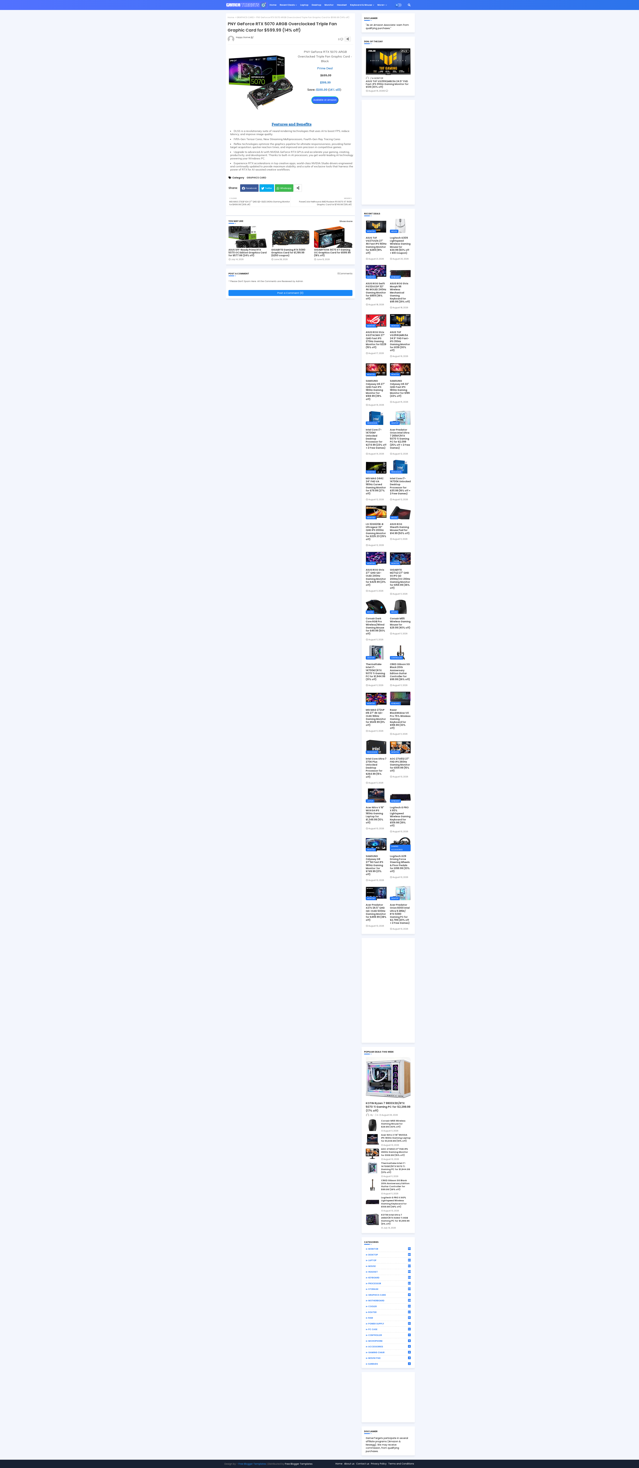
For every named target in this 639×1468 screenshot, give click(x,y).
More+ (381, 4)
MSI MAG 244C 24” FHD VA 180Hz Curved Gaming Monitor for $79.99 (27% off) (376, 486)
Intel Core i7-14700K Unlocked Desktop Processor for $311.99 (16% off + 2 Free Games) (400, 486)
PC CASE (389, 1329)
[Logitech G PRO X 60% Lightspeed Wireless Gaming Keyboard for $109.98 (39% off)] (372, 1202)
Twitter (268, 188)
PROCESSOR (389, 1283)
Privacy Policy (379, 1463)
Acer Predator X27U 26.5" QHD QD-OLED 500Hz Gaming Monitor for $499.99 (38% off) (376, 912)
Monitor (329, 4)
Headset (342, 4)
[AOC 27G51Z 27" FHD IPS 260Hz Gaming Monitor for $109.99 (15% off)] (372, 1153)
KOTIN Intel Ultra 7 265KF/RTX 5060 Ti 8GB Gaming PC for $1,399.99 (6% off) (395, 1219)
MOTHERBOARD (389, 1300)
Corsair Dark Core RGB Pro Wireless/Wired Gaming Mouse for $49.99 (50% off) (375, 626)
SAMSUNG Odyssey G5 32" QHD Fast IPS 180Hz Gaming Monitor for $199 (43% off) (400, 388)
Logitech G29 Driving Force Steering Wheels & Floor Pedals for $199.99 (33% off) (400, 864)
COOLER (389, 1306)
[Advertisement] (388, 152)
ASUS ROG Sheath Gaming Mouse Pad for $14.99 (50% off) (400, 529)
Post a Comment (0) (290, 293)
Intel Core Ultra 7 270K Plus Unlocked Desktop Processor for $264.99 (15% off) (376, 767)
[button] (409, 5)
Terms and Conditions (401, 1463)
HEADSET (389, 1271)
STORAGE (389, 1289)
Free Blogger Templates (252, 1464)
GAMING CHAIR (389, 1352)
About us (349, 1463)
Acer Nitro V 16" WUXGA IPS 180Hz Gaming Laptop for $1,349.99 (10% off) (375, 815)
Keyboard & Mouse (361, 4)
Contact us (362, 1463)
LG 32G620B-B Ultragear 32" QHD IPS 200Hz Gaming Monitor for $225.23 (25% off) (376, 532)
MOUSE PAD (389, 1357)
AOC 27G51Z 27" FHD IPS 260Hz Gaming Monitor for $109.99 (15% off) (400, 764)
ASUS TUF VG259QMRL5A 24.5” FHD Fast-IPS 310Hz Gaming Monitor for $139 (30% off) (387, 84)
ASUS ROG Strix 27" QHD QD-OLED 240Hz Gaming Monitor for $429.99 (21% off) (376, 577)
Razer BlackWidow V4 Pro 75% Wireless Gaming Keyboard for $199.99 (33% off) (400, 719)
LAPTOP (389, 1260)
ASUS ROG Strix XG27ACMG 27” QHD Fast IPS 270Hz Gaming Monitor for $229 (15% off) (376, 340)
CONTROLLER (389, 1335)
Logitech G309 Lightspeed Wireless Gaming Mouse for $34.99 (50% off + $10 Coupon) (400, 245)
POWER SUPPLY (389, 1323)
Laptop (304, 4)
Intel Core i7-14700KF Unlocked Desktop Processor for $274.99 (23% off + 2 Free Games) (376, 438)
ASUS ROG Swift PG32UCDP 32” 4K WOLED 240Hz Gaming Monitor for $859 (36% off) (376, 291)
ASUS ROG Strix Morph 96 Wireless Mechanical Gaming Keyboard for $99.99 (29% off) (400, 292)
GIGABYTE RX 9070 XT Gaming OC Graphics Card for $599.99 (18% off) (332, 252)
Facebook (251, 188)
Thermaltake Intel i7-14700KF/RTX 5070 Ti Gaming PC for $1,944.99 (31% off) (375, 672)
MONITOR (389, 1248)
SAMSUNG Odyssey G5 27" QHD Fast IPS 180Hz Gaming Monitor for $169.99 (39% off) (375, 389)
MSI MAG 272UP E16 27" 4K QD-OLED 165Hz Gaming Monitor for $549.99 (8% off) (376, 717)
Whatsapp (286, 188)
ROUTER (389, 1312)
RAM (389, 1317)
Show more (345, 221)
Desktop (316, 4)
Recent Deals (287, 4)
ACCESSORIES (389, 1346)
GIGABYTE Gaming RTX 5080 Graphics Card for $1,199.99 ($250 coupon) (288, 252)
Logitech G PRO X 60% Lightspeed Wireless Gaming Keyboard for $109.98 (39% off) (400, 816)
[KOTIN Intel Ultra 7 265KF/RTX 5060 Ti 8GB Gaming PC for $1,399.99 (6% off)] (372, 1219)
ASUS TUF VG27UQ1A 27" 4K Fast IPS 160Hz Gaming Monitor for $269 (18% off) (376, 245)
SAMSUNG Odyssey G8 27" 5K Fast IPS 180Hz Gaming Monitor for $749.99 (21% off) (374, 865)
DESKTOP (389, 1254)
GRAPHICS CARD (245, 17)
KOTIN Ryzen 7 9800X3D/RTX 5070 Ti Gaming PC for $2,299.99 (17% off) (388, 1107)
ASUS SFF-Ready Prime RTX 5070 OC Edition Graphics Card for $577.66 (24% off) (247, 252)
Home (273, 4)
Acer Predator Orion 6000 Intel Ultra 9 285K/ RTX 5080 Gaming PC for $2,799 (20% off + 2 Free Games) (400, 913)
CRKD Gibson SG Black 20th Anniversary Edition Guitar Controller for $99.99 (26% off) (400, 672)
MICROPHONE (389, 1340)
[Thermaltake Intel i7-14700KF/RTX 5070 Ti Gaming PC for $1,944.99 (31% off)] (372, 1167)
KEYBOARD (389, 1277)
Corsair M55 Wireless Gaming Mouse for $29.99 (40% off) (400, 623)
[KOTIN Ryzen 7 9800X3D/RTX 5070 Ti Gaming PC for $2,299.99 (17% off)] (388, 1078)
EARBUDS (389, 1363)
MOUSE (389, 1266)
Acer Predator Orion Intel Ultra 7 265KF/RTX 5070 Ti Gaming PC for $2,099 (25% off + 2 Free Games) (400, 438)
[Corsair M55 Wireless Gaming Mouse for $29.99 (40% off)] (372, 1125)
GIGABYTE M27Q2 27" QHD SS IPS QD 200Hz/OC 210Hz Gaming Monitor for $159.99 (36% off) (400, 578)
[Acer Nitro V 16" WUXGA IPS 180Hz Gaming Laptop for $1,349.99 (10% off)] (372, 1139)
